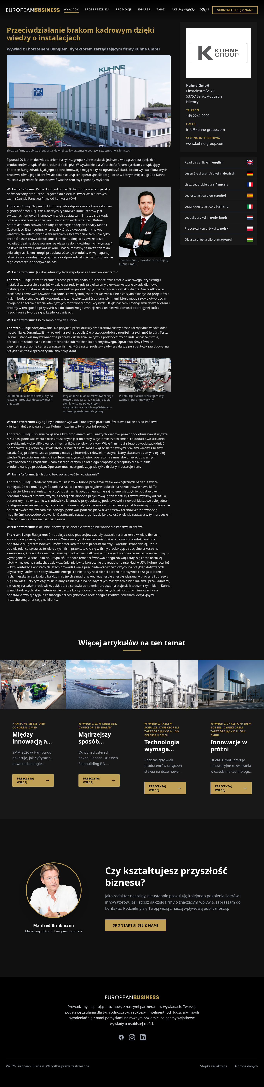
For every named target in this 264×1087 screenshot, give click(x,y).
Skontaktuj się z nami (235, 10)
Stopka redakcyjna (213, 1066)
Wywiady (71, 9)
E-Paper (144, 9)
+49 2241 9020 (197, 115)
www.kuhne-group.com (205, 143)
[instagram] (132, 1037)
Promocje (124, 9)
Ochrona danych (245, 1066)
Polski (186, 10)
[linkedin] (143, 1037)
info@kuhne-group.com (205, 129)
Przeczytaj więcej (25, 780)
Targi (161, 9)
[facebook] (121, 1037)
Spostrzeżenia (97, 9)
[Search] (203, 10)
